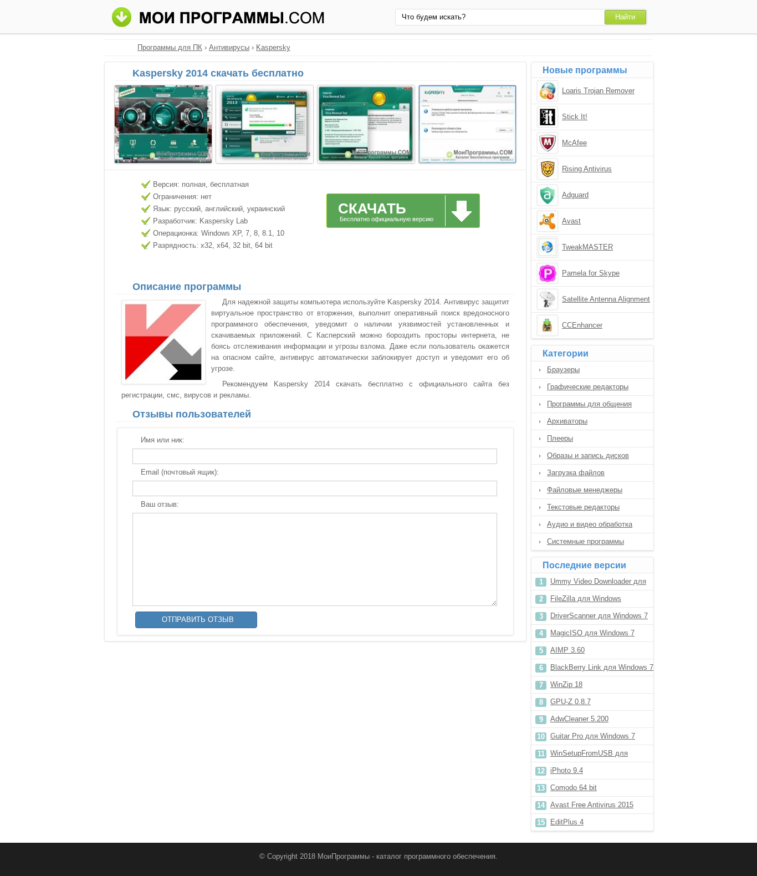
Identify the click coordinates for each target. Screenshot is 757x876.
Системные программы (585, 541)
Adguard (575, 195)
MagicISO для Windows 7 (592, 633)
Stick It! (574, 117)
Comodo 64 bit (573, 787)
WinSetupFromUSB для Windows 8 (589, 755)
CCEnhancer (582, 325)
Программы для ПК (169, 47)
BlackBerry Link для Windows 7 (601, 667)
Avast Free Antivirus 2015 (591, 805)
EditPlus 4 (567, 822)
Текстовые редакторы (583, 507)
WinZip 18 (566, 684)
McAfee (574, 143)
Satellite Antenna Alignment (606, 299)
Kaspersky (273, 47)
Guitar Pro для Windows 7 (592, 736)
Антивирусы (229, 47)
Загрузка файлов (576, 472)
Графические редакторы (587, 387)
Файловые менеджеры (584, 490)
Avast (571, 221)
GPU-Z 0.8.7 (570, 701)
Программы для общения (589, 404)
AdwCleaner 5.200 (579, 719)
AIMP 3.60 (567, 650)
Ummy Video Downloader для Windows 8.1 (598, 583)
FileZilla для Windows (585, 598)
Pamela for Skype (591, 273)
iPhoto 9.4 (566, 770)
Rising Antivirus (587, 169)
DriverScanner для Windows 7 (599, 616)
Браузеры (563, 369)
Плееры (560, 438)
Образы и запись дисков (588, 455)
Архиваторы (567, 421)
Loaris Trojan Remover (598, 90)
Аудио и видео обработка (589, 524)
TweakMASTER (587, 247)
